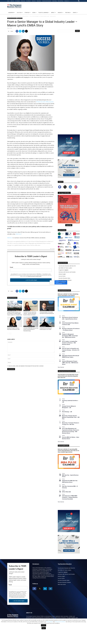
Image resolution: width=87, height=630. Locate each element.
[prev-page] (8, 333)
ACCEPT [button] (43, 625)
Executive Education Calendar (65, 280)
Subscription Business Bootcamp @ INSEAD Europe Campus (70, 356)
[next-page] (10, 333)
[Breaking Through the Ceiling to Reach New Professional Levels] (14, 322)
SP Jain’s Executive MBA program (44, 101)
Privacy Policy (49, 621)
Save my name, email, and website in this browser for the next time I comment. (26, 365)
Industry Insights (62, 274)
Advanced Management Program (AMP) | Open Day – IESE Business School (70, 362)
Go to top (52, 248)
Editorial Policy (60, 0)
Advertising (54, 0)
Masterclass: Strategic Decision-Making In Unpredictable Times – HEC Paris (71, 417)
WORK (33, 12)
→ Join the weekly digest (31, 280)
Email (11, 267)
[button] (79, 0)
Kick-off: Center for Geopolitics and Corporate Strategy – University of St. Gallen (70, 350)
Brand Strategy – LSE (67, 411)
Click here (9, 237)
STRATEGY (27, 12)
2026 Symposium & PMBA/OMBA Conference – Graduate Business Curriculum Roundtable (69, 497)
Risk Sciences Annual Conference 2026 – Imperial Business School (70, 318)
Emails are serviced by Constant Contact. (34, 276)
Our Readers (17, 0)
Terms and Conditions (60, 621)
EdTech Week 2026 (66, 491)
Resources (23, 0)
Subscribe (34, 0)
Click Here (18, 234)
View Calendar (61, 367)
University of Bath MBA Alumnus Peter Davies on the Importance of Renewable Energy (30, 329)
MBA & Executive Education (16, 16)
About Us (12, 0)
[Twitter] (20, 31)
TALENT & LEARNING (43, 12)
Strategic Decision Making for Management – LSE (69, 406)
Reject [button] (43, 628)
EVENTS (74, 12)
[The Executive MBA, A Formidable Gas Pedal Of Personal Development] (47, 306)
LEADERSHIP (11, 12)
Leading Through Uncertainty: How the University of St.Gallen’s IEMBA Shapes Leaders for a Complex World (14, 313)
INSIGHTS (60, 12)
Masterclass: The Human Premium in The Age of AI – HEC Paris (70, 423)
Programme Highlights (11, 310)
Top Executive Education (46, 0)
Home (8, 0)
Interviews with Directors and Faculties (67, 272)
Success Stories (25, 16)
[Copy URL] (26, 31)
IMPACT (53, 12)
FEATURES (67, 12)
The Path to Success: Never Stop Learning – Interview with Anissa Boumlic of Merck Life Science (29, 313)
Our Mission (28, 0)
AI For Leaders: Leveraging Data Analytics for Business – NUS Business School (69, 343)
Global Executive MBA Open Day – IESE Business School (70, 481)
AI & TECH (19, 12)
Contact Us (66, 0)
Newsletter (39, 0)
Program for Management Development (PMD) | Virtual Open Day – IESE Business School (70, 335)
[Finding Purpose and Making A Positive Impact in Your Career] (47, 322)
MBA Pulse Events (63, 282)
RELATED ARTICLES (12, 297)
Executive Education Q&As (64, 278)
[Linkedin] (23, 31)
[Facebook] (17, 31)
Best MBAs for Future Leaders (29, 326)
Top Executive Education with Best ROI (67, 266)
